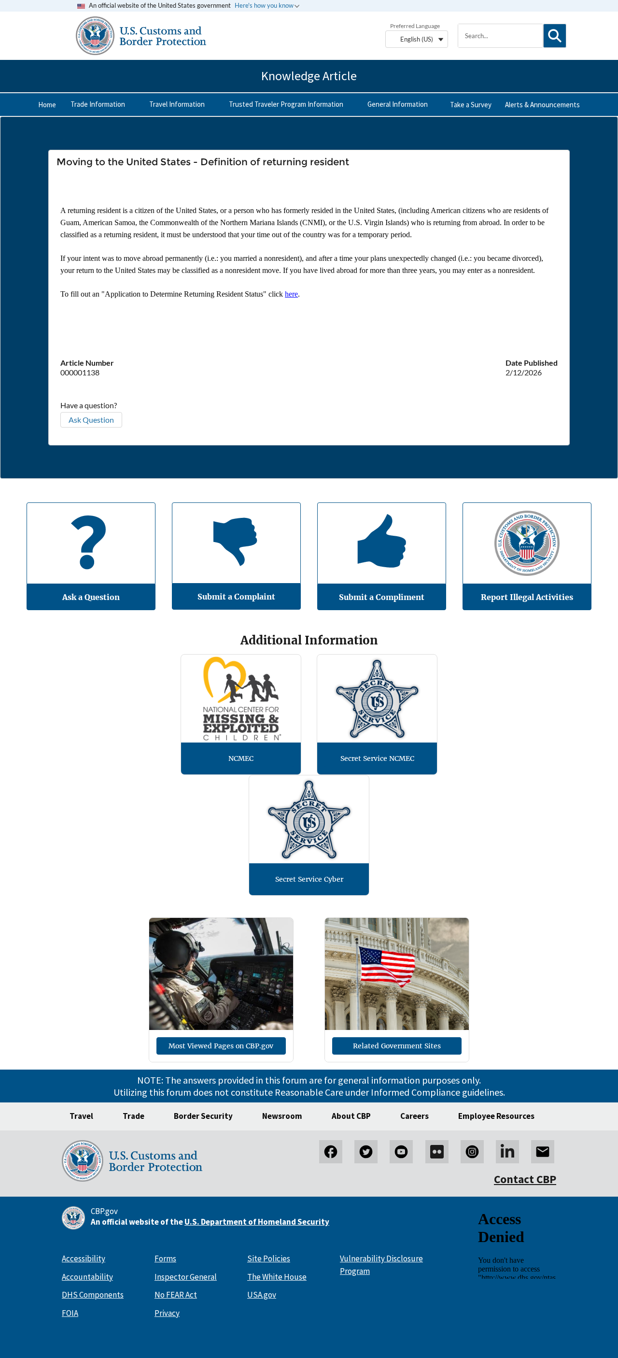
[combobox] (500, 35)
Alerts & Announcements (542, 104)
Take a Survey (471, 104)
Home (47, 104)
